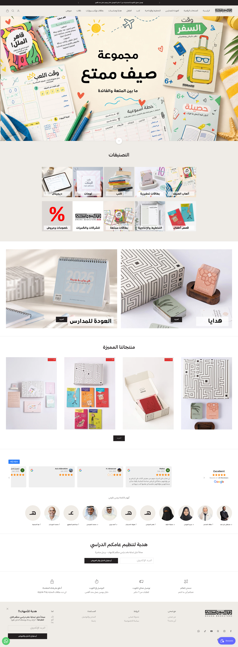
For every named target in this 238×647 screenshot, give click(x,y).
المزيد (176, 319)
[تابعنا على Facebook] (231, 631)
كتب (138, 10)
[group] (119, 78)
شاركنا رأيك (14, 461)
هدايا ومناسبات (115, 10)
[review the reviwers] (126, 470)
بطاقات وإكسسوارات (95, 10)
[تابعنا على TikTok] (205, 631)
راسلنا (93, 621)
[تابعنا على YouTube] (211, 631)
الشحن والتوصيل (89, 617)
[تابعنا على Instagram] (224, 631)
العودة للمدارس (172, 10)
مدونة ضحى (133, 617)
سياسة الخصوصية (131, 621)
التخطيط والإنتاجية (153, 10)
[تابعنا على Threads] (218, 631)
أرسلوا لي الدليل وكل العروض (101, 560)
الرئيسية (206, 10)
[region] (119, 78)
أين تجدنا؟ (172, 621)
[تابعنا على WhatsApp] (198, 631)
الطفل (129, 10)
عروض (69, 10)
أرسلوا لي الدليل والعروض (27, 636)
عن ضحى (172, 617)
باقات (79, 10)
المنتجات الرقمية (191, 10)
